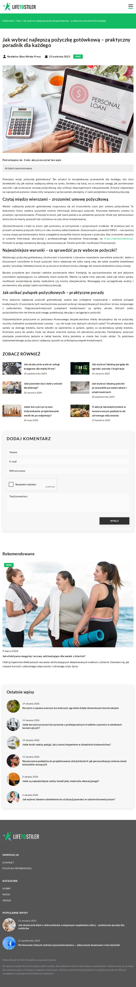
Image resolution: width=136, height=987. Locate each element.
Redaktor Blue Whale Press (24, 56)
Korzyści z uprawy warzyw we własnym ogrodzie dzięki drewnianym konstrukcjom (70, 707)
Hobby (6, 888)
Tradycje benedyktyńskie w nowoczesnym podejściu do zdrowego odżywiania (109, 411)
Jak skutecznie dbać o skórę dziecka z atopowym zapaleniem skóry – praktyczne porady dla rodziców (71, 927)
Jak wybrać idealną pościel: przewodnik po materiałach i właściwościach (109, 388)
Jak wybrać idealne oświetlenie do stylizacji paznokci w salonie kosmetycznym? (68, 799)
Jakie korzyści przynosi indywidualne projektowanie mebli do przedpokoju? (41, 411)
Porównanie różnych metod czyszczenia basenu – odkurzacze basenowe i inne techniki (69, 944)
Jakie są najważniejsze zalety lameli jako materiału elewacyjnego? (60, 781)
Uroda (6, 900)
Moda (6, 894)
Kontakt (8, 862)
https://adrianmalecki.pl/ (118, 238)
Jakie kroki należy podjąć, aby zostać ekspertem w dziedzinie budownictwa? (66, 744)
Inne (78, 56)
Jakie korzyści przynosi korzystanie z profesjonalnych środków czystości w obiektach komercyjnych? (72, 726)
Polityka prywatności (17, 868)
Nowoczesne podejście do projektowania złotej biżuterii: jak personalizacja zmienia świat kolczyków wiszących (74, 763)
